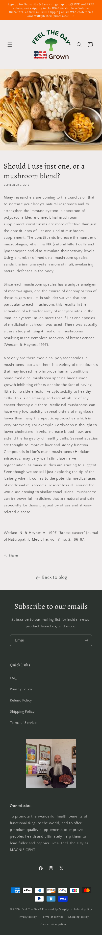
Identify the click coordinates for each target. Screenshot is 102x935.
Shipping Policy (22, 712)
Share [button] (13, 556)
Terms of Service (23, 723)
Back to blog (54, 577)
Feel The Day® (31, 909)
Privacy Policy (21, 689)
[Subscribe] (86, 640)
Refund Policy (21, 700)
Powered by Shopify (55, 909)
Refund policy (83, 909)
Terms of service (52, 916)
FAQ (13, 678)
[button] (9, 44)
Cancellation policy (53, 924)
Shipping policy (78, 916)
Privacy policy (27, 916)
